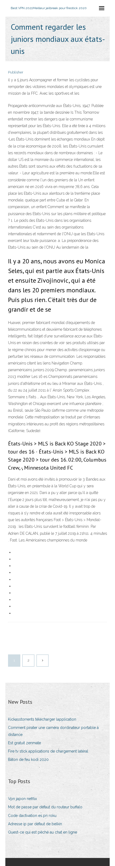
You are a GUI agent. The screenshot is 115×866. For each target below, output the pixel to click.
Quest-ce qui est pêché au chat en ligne (42, 832)
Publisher (15, 72)
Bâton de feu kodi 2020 (28, 759)
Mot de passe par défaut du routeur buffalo (45, 807)
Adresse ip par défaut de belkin (35, 824)
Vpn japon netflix (22, 799)
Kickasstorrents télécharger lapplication (42, 719)
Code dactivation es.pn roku (32, 815)
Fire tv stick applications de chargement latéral (48, 751)
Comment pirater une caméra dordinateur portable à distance (53, 730)
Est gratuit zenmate (24, 743)
